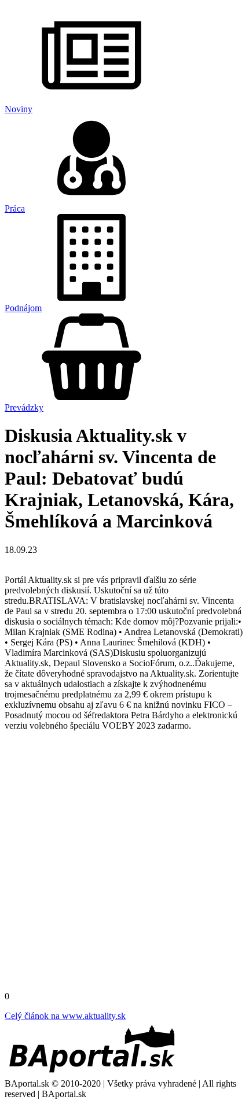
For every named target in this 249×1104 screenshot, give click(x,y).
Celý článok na (65, 1016)
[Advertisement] (124, 864)
